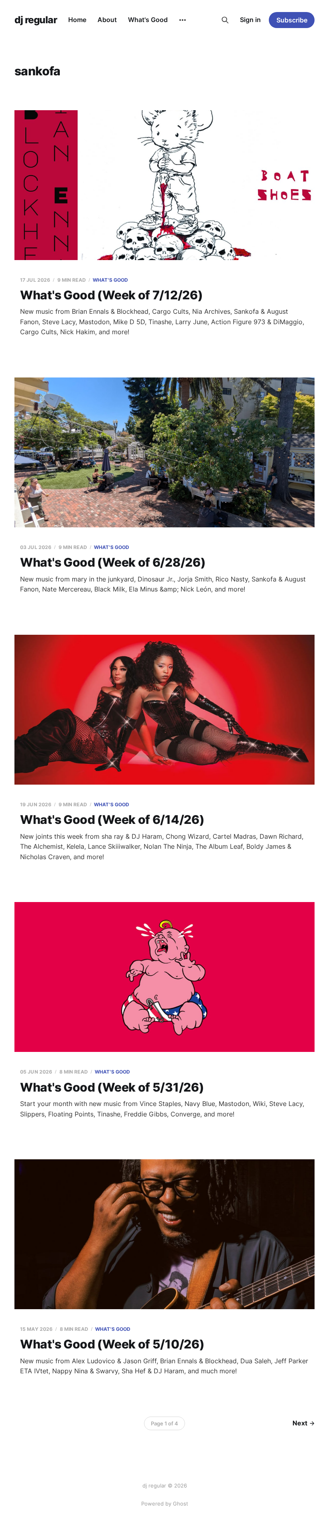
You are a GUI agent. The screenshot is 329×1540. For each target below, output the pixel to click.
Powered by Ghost (164, 1503)
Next (299, 1423)
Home (77, 20)
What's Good (148, 20)
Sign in (250, 20)
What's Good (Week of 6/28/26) (112, 562)
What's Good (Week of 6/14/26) (112, 819)
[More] (183, 20)
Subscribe (291, 20)
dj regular (35, 20)
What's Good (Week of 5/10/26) (112, 1344)
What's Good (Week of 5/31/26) (112, 1087)
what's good (110, 280)
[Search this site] (225, 20)
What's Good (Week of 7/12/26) (111, 295)
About (107, 20)
